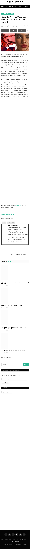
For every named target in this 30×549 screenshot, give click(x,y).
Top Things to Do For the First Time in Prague (13, 350)
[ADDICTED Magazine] (15, 2)
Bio (4, 222)
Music (21, 6)
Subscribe (5, 382)
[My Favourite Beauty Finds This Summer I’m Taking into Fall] (15, 272)
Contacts (24, 539)
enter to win (18, 205)
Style (26, 6)
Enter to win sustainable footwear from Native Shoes (21, 254)
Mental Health (13, 6)
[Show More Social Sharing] (27, 30)
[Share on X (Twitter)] (13, 30)
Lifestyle (4, 6)
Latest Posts (11, 222)
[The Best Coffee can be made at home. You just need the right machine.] (15, 317)
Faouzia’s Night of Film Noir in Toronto (11, 305)
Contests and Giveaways (7, 13)
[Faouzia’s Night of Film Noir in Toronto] (15, 296)
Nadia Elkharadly (6, 25)
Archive (19, 539)
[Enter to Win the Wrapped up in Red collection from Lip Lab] (15, 42)
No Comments (8, 26)
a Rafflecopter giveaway (7, 214)
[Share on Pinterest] (22, 30)
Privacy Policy (15, 541)
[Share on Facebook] (5, 30)
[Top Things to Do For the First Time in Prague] (15, 341)
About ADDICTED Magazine (8, 539)
